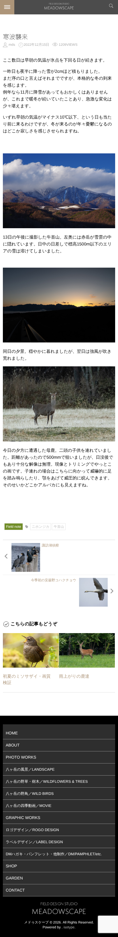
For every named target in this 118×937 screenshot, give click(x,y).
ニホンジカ (40, 527)
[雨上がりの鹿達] (87, 650)
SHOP (11, 866)
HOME (12, 733)
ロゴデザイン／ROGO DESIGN (32, 830)
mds (12, 45)
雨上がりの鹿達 (74, 676)
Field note (13, 527)
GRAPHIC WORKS (23, 817)
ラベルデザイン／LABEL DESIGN (34, 842)
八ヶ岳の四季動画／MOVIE (29, 805)
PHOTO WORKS (21, 757)
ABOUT (12, 745)
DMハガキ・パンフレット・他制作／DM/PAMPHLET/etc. (54, 854)
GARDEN (14, 878)
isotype (69, 927)
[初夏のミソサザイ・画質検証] (31, 650)
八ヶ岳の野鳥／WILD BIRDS (30, 793)
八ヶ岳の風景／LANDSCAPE (30, 769)
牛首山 (59, 527)
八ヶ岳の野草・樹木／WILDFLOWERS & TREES (47, 781)
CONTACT (15, 890)
